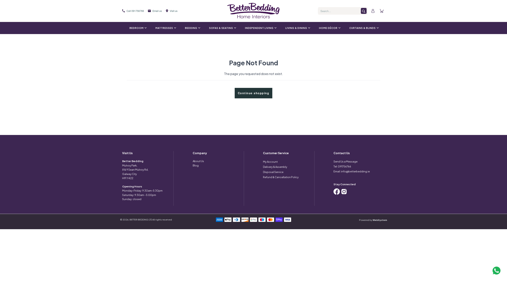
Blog (196, 165)
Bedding (191, 28)
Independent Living (259, 28)
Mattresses (164, 28)
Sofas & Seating (221, 28)
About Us (198, 161)
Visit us (173, 10)
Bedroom (137, 28)
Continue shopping (253, 93)
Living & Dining (296, 28)
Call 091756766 (135, 10)
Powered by (373, 220)
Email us (157, 10)
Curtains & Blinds (362, 28)
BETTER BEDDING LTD (141, 219)
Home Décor (328, 28)
